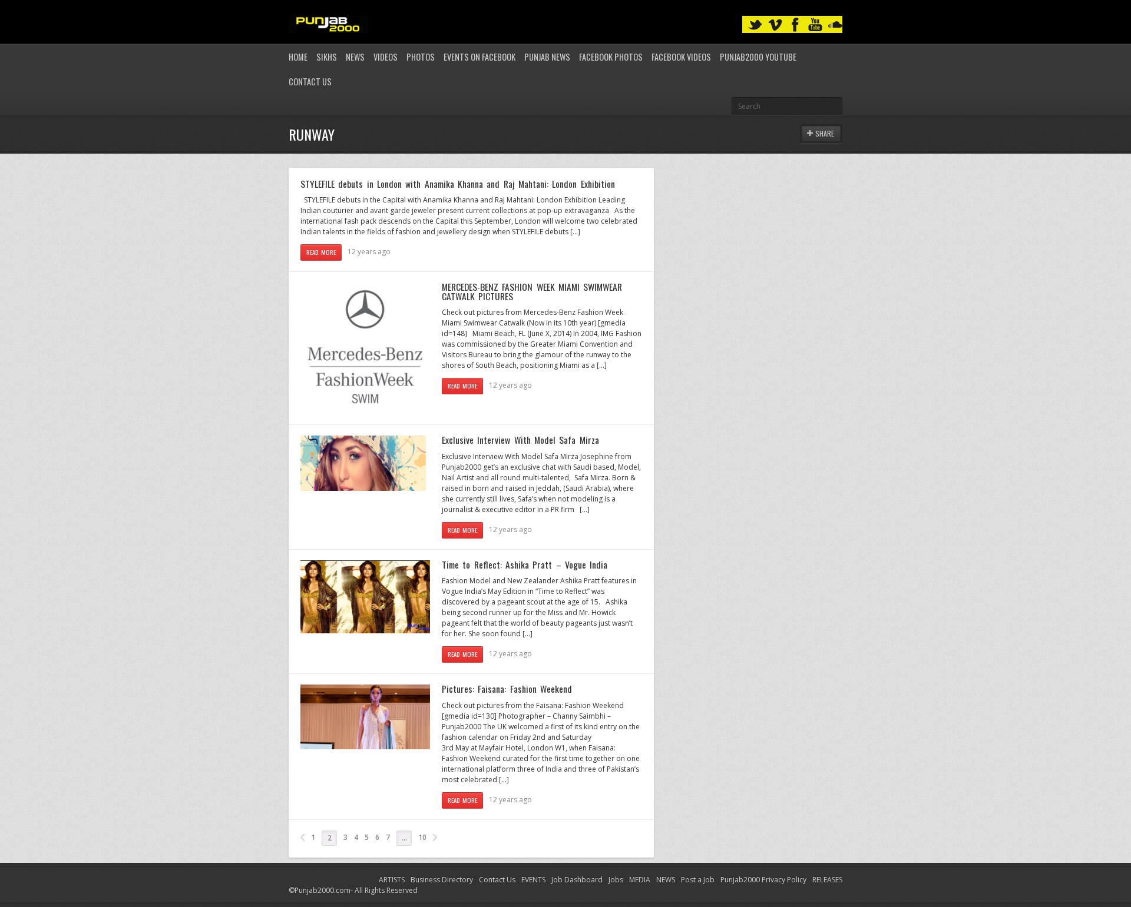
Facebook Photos (611, 57)
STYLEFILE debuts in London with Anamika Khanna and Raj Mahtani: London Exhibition (457, 184)
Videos (385, 57)
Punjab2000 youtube (758, 57)
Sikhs (326, 57)
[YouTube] (815, 25)
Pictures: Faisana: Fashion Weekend (507, 689)
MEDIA (639, 880)
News (355, 57)
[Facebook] (795, 25)
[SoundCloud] (835, 25)
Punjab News (547, 57)
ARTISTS (392, 880)
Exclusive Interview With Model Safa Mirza (520, 440)
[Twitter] (755, 25)
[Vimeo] (775, 25)
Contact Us (310, 81)
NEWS (665, 880)
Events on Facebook (479, 57)
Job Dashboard (577, 880)
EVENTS (533, 880)
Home (298, 57)
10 (422, 837)
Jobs (616, 880)
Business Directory (442, 880)
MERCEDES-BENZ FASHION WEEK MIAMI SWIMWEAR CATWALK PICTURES (532, 291)
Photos (420, 57)
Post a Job (698, 880)
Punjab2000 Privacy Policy (763, 880)
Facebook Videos (681, 57)
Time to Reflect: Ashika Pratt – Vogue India (524, 564)
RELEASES (827, 880)
